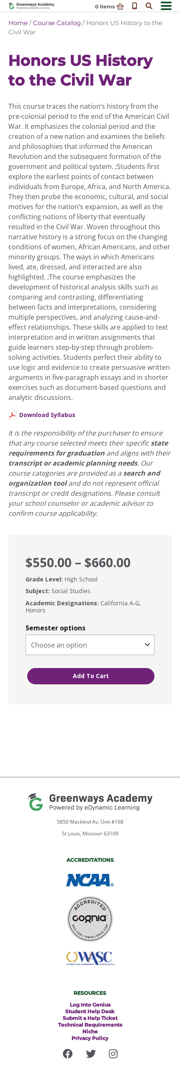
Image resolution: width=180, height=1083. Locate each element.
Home (18, 22)
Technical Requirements (90, 1025)
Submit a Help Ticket (90, 1018)
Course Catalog (57, 22)
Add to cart (91, 676)
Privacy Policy (90, 1038)
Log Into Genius (90, 1004)
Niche (90, 1031)
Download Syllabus (47, 415)
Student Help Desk (90, 1011)
